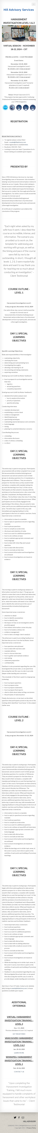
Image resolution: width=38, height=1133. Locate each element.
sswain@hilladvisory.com (17, 142)
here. (26, 144)
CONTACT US (19, 1072)
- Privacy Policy (31, 1128)
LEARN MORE (19, 1053)
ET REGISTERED (19, 1034)
